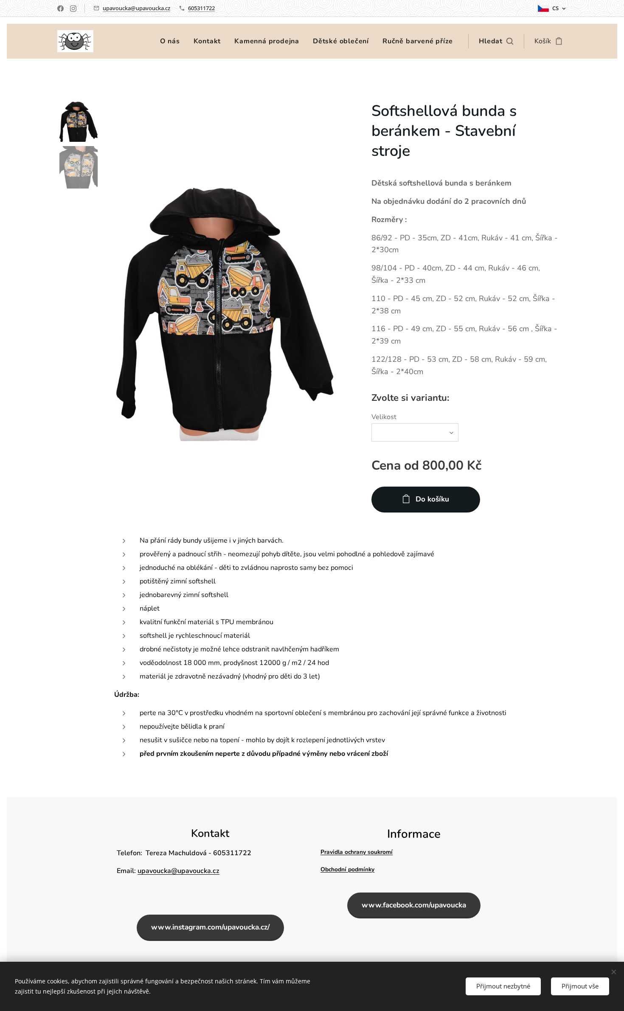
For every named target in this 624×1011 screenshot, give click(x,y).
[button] (496, 41)
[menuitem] (172, 41)
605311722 (201, 8)
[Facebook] (60, 8)
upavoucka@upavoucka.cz (136, 8)
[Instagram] (73, 8)
